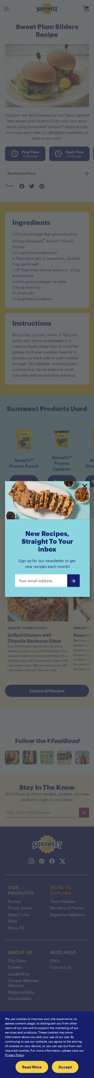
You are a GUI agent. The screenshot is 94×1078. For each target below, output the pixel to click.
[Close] (84, 487)
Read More (32, 1067)
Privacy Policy (14, 1055)
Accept (65, 1067)
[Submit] (73, 580)
